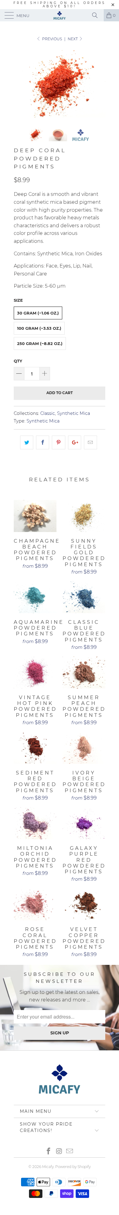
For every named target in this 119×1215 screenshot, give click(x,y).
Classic (47, 413)
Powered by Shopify (73, 1166)
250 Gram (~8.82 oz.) (40, 343)
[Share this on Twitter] (26, 443)
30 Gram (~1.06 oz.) (38, 313)
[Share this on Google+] (74, 443)
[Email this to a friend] (90, 443)
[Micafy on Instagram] (59, 1151)
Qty (18, 360)
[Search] (97, 15)
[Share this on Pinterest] (58, 443)
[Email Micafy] (69, 1151)
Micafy (48, 1166)
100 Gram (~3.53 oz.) (39, 328)
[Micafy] (59, 15)
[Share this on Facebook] (42, 443)
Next (73, 39)
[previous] (19, 83)
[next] (99, 83)
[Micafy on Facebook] (48, 1151)
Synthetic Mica (73, 413)
